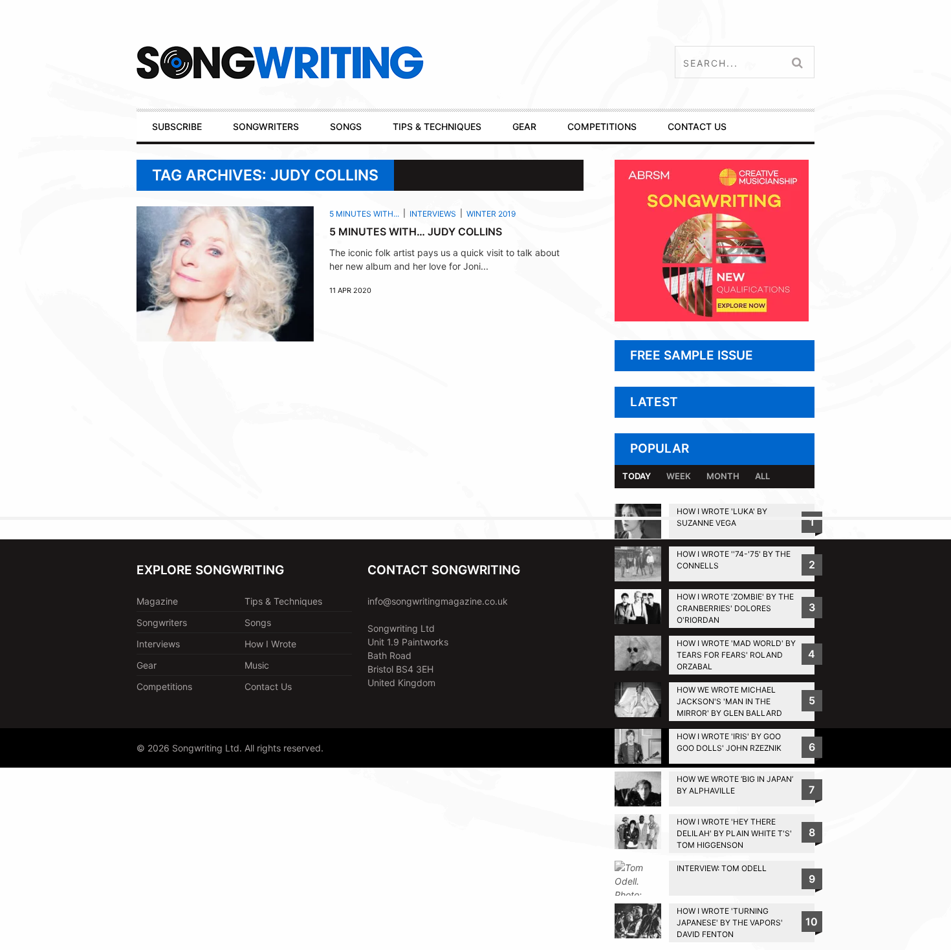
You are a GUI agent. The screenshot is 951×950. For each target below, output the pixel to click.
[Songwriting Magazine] (357, 62)
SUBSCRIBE (177, 126)
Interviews (433, 214)
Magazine (157, 601)
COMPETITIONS (602, 126)
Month (722, 476)
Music (257, 665)
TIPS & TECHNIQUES (437, 126)
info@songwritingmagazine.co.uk (437, 601)
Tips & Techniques (283, 601)
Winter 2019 (491, 214)
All (762, 476)
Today (636, 476)
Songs (258, 622)
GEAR (524, 126)
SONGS (346, 126)
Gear (147, 665)
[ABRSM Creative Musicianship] (712, 317)
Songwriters (162, 622)
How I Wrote (270, 643)
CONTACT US (697, 126)
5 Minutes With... (364, 214)
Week (678, 476)
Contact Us (268, 686)
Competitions (164, 686)
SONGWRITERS (266, 126)
